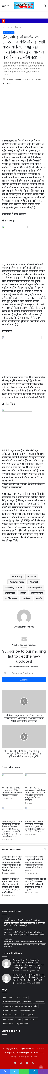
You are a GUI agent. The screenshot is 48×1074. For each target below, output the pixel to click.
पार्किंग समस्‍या (12, 598)
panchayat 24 (28, 1015)
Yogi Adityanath (22, 1024)
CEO (10, 997)
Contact (33, 1057)
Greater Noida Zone (27, 1010)
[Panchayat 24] (24, 5)
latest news (7, 1015)
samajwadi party (30, 1019)
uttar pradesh (8, 1024)
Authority (17, 576)
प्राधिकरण (27, 598)
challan (32, 576)
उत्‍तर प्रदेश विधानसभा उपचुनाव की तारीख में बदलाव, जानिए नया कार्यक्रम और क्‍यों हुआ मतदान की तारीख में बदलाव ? (34, 864)
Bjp (4, 997)
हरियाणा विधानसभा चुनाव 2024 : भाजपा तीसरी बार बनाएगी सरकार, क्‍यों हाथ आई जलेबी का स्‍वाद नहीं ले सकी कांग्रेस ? (11, 886)
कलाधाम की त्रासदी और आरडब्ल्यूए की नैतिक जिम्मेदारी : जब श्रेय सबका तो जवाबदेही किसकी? (12, 791)
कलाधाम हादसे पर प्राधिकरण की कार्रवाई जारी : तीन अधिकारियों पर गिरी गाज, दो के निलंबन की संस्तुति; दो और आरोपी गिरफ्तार (35, 794)
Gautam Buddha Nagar (11, 1002)
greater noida (17, 582)
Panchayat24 (8, 1019)
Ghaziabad (27, 1002)
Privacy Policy (23, 1057)
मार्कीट (39, 598)
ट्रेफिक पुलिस (37, 593)
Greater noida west (10, 1010)
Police (19, 1019)
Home (6, 27)
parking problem (15, 587)
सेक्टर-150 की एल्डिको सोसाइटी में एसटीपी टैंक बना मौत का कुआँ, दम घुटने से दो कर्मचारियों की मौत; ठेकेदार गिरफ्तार (34, 826)
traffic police (36, 587)
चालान (23, 593)
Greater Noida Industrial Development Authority (20, 1006)
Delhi (25, 997)
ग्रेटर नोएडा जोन (16, 27)
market (34, 582)
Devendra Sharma (12, 79)
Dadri (18, 997)
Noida (17, 1015)
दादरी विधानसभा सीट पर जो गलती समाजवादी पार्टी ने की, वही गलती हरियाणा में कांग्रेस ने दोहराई (35, 884)
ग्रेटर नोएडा (10, 593)
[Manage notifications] (41, 1067)
